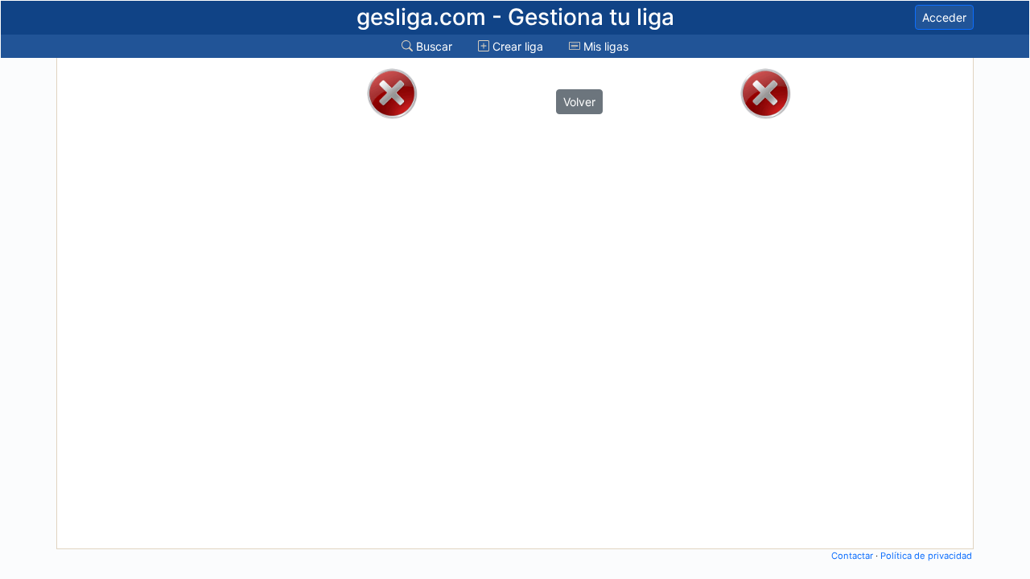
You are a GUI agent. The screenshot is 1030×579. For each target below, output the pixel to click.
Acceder (944, 17)
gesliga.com (515, 17)
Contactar (852, 555)
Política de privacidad (926, 555)
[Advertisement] (123, 303)
